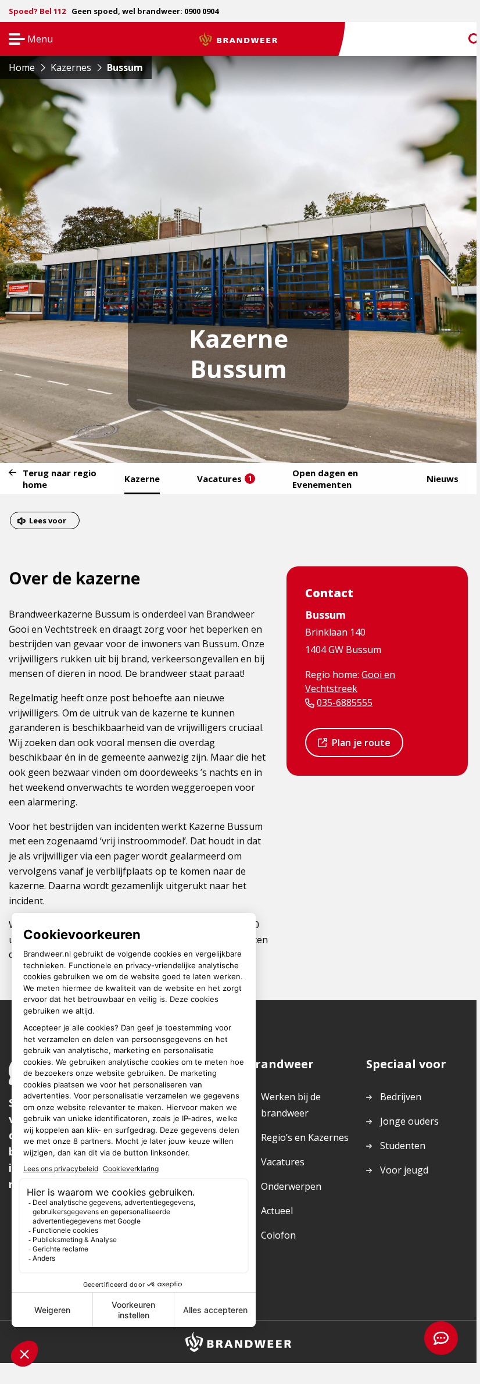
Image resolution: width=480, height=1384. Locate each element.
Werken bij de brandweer (291, 1104)
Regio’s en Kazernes (305, 1137)
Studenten (402, 1145)
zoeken (464, 39)
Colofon (278, 1235)
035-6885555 (344, 702)
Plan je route (361, 746)
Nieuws (442, 478)
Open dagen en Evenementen (325, 478)
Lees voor (47, 522)
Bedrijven (400, 1096)
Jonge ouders (409, 1121)
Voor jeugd (404, 1170)
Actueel (277, 1210)
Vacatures (224, 478)
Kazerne (142, 478)
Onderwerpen (291, 1186)
